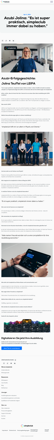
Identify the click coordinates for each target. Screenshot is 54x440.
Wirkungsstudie (5, 372)
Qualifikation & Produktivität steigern (10, 400)
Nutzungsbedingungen (23, 430)
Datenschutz (12, 430)
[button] (51, 2)
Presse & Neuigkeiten (6, 410)
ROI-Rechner (4, 388)
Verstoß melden (47, 430)
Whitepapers (4, 380)
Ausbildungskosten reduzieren (9, 395)
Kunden (3, 418)
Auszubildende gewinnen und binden (10, 398)
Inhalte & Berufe (5, 370)
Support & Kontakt (6, 413)
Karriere (3, 416)
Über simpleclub (5, 408)
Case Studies (4, 382)
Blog (2, 385)
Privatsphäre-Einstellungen (34, 430)
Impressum (5, 430)
